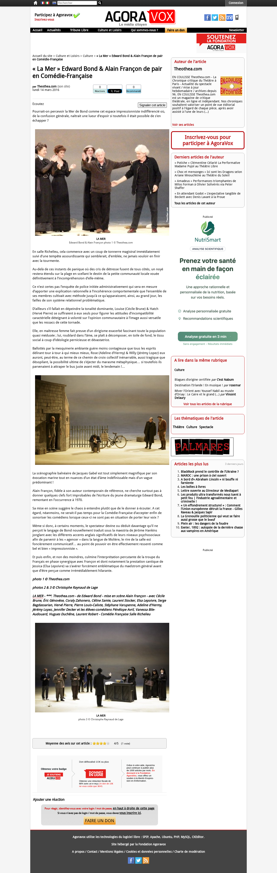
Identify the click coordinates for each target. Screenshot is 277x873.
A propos (78, 851)
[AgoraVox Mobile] (237, 19)
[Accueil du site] (140, 26)
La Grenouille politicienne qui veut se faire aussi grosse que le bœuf (210, 517)
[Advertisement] (109, 43)
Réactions (100, 91)
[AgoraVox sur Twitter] (215, 19)
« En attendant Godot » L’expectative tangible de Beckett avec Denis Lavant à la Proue (208, 195)
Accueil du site (42, 56)
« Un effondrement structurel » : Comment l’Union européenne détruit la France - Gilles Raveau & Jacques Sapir (211, 509)
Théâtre (178, 427)
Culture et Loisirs (109, 30)
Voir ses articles (183, 124)
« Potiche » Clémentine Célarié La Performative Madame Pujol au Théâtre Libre (207, 164)
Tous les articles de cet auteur (194, 203)
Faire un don (176, 30)
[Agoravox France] (43, 3)
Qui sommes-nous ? (144, 30)
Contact (92, 851)
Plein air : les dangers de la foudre (204, 523)
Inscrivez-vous (44, 19)
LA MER (37, 596)
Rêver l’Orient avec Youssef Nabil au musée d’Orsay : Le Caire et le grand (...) (204, 392)
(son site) (64, 86)
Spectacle (206, 427)
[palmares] (202, 455)
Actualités (54, 30)
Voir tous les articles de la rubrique (208, 404)
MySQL (185, 837)
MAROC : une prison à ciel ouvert (203, 475)
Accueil (37, 30)
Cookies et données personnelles (149, 851)
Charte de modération (189, 851)
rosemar (235, 385)
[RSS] (222, 19)
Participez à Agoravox (53, 15)
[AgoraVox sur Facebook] (207, 19)
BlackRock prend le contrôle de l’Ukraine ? (210, 471)
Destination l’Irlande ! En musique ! (199, 385)
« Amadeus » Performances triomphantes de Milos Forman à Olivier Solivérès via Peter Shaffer (205, 184)
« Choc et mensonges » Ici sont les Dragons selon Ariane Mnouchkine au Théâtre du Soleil (208, 173)
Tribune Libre (79, 30)
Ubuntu (167, 837)
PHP (176, 837)
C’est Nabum (225, 379)
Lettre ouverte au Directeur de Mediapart (209, 490)
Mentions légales (111, 851)
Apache (155, 837)
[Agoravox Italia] (47, 3)
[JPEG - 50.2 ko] (102, 713)
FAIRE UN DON (99, 820)
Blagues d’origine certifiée (193, 379)
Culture (88, 56)
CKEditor (198, 837)
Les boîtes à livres (193, 486)
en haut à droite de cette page (134, 808)
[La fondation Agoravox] (221, 52)
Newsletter (236, 30)
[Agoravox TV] (53, 3)
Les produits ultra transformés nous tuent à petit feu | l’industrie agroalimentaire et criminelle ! (211, 498)
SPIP (145, 837)
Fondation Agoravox (152, 844)
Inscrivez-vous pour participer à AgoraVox (208, 140)
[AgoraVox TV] (229, 19)
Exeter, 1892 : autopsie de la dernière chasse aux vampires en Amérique (212, 529)
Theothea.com (47, 86)
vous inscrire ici (130, 813)
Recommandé (133, 91)
